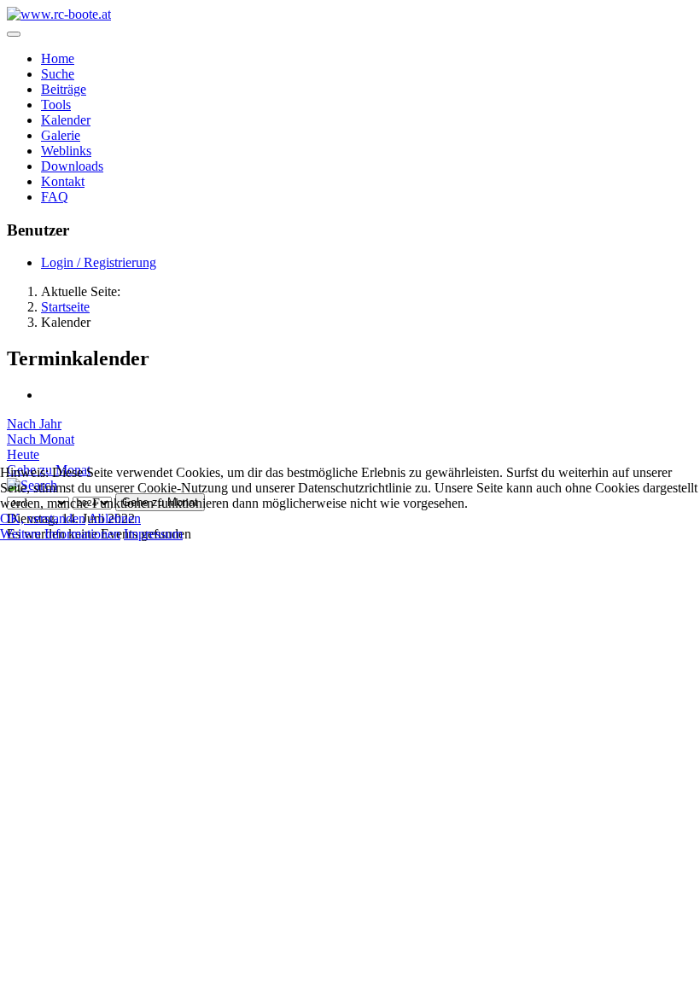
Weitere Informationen (60, 534)
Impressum (153, 534)
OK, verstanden (42, 518)
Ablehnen (114, 518)
